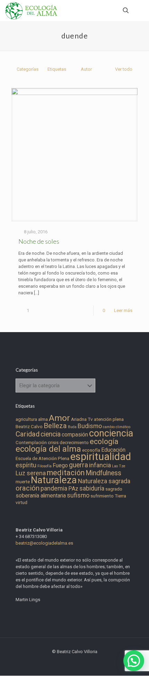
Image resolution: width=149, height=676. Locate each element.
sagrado (113, 489)
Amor (59, 418)
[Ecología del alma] (31, 10)
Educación (113, 450)
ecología (104, 441)
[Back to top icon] (135, 662)
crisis (53, 442)
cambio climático (116, 427)
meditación (66, 472)
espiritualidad (100, 456)
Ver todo (123, 69)
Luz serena (31, 473)
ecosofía (91, 450)
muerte (23, 481)
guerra (78, 465)
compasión (75, 434)
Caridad (28, 434)
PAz (73, 488)
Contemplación (31, 442)
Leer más (123, 310)
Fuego (60, 465)
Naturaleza (54, 480)
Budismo (90, 426)
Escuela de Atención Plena (42, 458)
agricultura (26, 419)
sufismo (78, 495)
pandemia (54, 488)
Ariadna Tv (82, 419)
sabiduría (91, 488)
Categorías (27, 69)
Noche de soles (38, 241)
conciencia (111, 433)
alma (43, 419)
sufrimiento (102, 496)
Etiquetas (56, 69)
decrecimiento (74, 442)
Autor (86, 69)
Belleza (55, 426)
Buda (72, 427)
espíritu (26, 465)
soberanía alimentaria (41, 495)
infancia (100, 465)
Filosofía (44, 466)
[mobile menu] (140, 10)
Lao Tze (118, 466)
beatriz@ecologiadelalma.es (44, 543)
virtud (21, 502)
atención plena (109, 419)
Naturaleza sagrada (104, 481)
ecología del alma (48, 449)
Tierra (120, 496)
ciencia (51, 434)
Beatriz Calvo (29, 426)
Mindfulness (103, 473)
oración (28, 488)
